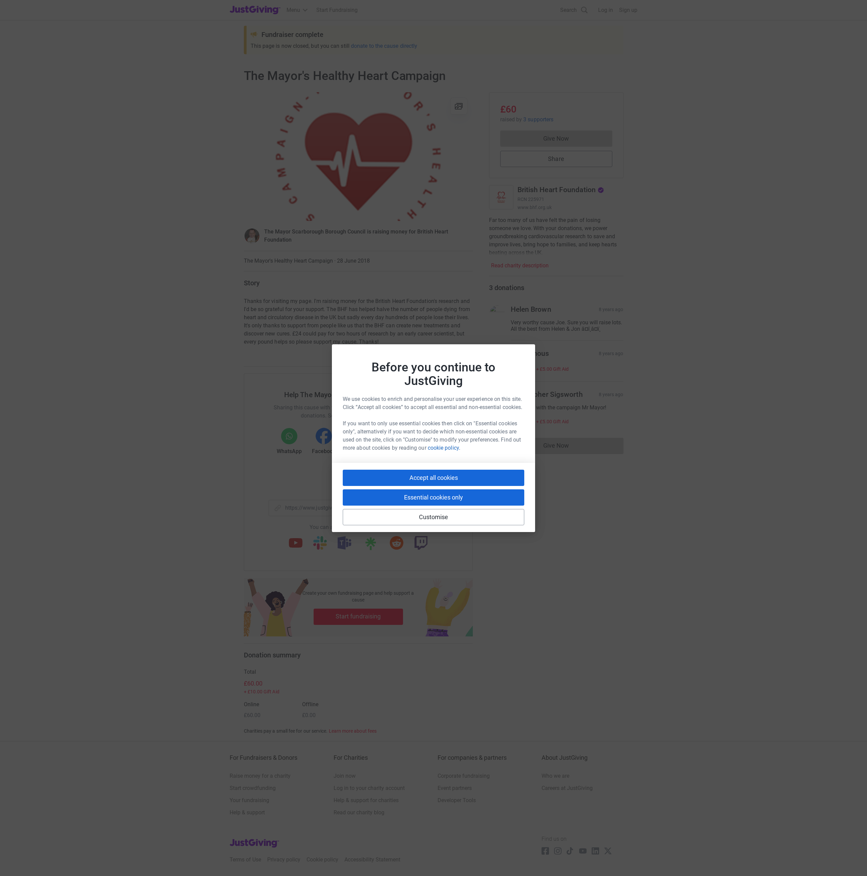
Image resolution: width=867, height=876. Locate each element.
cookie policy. (444, 448)
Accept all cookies (433, 477)
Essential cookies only (433, 497)
